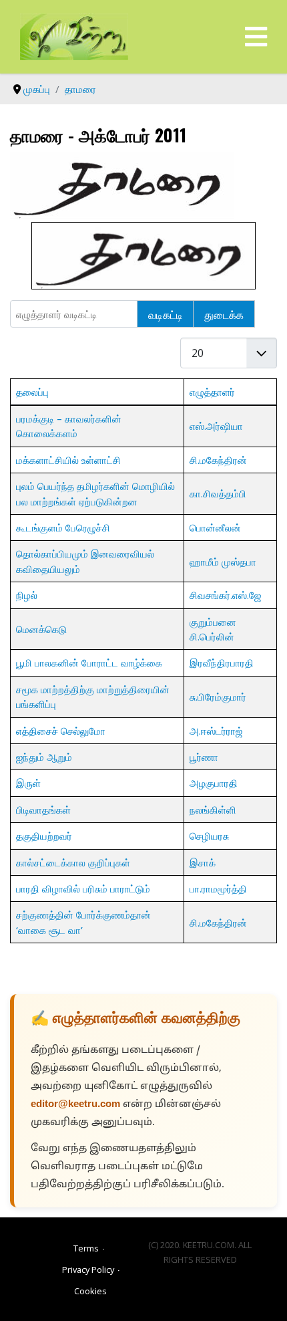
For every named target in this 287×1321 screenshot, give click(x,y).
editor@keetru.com (75, 1104)
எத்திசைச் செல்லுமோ (60, 730)
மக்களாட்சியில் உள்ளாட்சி (68, 460)
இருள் (28, 783)
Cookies (90, 1291)
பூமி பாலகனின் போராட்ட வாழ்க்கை (89, 662)
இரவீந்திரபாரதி (222, 662)
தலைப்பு (32, 391)
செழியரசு (209, 835)
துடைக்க (224, 314)
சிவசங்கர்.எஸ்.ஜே (226, 595)
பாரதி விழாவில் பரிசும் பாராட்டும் (83, 888)
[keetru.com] (74, 35)
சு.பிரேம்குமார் (218, 696)
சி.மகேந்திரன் (218, 460)
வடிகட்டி (165, 314)
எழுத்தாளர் (212, 391)
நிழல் (26, 595)
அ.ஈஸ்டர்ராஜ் (216, 730)
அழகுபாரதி (214, 783)
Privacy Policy (88, 1270)
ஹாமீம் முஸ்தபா (223, 561)
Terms (86, 1248)
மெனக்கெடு (41, 629)
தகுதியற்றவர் (44, 835)
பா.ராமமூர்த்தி (218, 888)
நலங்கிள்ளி (213, 809)
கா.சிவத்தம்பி (218, 493)
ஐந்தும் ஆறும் (44, 756)
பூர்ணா (204, 756)
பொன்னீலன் (215, 527)
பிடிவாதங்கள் (43, 809)
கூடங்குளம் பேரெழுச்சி (63, 527)
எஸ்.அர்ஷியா (216, 426)
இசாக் (203, 862)
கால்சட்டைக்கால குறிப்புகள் (73, 862)
